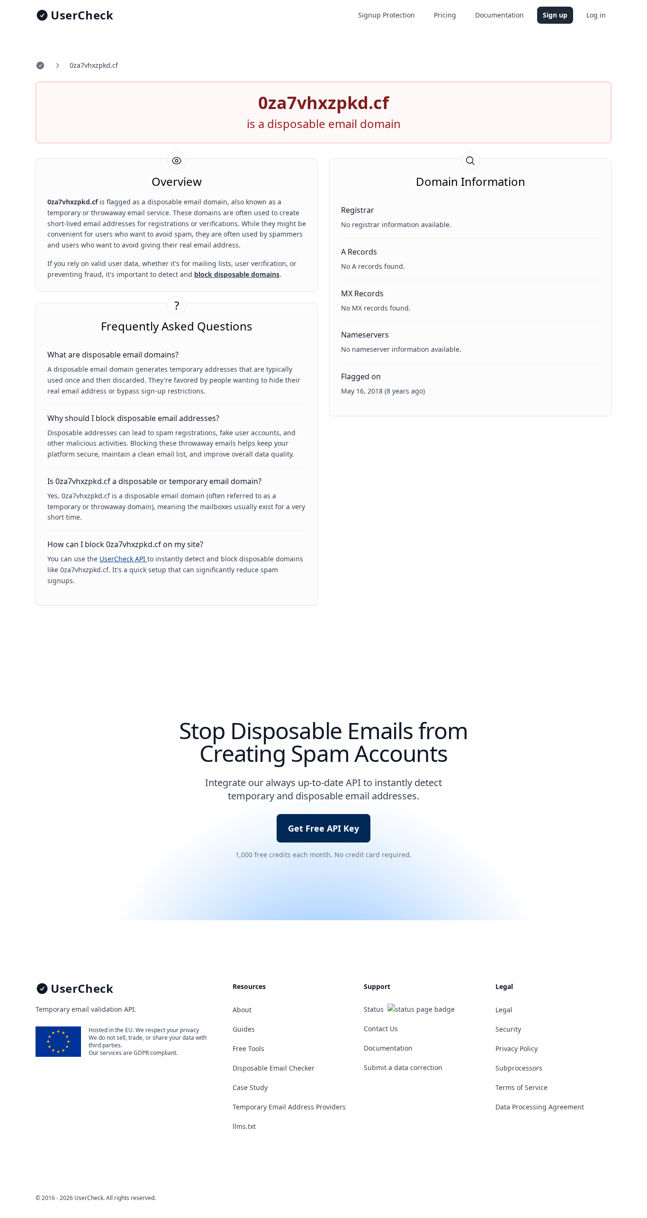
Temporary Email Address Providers (289, 1106)
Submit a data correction (403, 1067)
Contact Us (381, 1028)
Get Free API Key (323, 828)
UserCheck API (123, 558)
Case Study (250, 1087)
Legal (503, 1009)
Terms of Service (521, 1087)
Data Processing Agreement (539, 1106)
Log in (596, 14)
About (242, 1009)
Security (508, 1029)
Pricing (445, 14)
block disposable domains (236, 274)
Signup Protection (386, 14)
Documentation (499, 14)
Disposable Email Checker (274, 1067)
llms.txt (244, 1126)
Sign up (555, 14)
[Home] (40, 65)
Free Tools (248, 1048)
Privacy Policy (516, 1048)
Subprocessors (518, 1067)
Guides (244, 1029)
